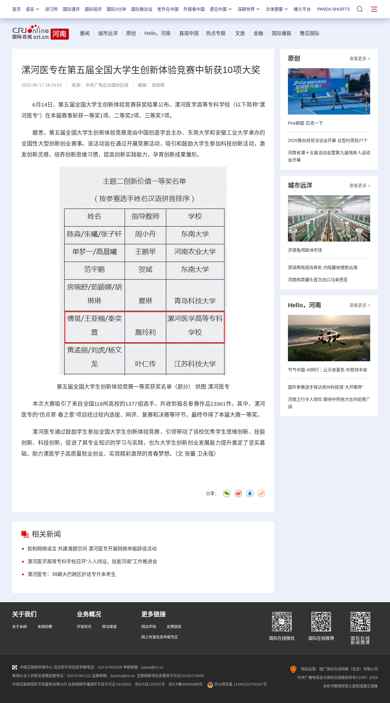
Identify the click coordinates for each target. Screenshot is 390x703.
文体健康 (274, 9)
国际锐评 (93, 9)
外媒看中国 (194, 9)
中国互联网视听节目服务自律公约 (39, 684)
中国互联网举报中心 (36, 667)
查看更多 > (359, 58)
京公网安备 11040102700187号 (240, 684)
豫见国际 (309, 33)
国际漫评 (71, 9)
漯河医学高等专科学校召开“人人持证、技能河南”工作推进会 (92, 561)
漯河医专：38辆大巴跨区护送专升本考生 (71, 574)
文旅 (240, 33)
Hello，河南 (157, 33)
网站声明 (148, 627)
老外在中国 (168, 9)
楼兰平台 (302, 9)
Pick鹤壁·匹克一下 (305, 123)
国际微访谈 (141, 9)
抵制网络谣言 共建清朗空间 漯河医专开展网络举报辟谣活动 (92, 548)
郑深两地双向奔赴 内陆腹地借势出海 (322, 267)
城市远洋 (108, 33)
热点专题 (215, 33)
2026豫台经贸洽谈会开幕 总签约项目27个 (328, 140)
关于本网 (19, 627)
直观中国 (189, 33)
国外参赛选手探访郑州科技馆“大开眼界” (325, 387)
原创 (131, 33)
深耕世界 (246, 9)
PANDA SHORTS (333, 9)
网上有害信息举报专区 (159, 637)
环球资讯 (84, 627)
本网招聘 (44, 627)
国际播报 (281, 33)
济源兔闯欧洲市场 (305, 250)
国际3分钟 (116, 9)
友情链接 (174, 627)
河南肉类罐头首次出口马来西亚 (318, 279)
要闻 (85, 33)
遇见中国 (218, 9)
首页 (16, 9)
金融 (258, 33)
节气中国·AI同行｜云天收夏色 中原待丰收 (327, 369)
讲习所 (51, 9)
